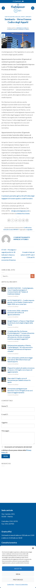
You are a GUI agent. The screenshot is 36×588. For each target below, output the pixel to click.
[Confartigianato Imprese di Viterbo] (18, 8)
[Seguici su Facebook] (13, 1)
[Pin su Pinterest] (23, 220)
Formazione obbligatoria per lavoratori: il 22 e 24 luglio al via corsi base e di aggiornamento (20, 390)
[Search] (32, 8)
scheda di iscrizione (23, 213)
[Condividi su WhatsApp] (9, 220)
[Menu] (3, 8)
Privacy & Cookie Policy (21, 584)
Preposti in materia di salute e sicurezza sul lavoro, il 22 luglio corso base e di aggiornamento (21, 370)
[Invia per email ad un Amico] (20, 220)
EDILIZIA (17, 16)
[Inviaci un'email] (19, 1)
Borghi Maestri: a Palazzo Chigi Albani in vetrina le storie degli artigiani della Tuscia (21, 323)
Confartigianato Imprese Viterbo (18, 29)
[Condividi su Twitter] (16, 220)
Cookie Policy (10, 584)
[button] (33, 548)
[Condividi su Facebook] (12, 220)
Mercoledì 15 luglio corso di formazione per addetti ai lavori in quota (19, 380)
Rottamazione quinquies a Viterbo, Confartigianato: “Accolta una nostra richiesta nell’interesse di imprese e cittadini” (20, 348)
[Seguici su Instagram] (15, 1)
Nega (18, 574)
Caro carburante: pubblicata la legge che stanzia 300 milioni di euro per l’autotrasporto (20, 359)
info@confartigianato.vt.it (20, 211)
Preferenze (18, 580)
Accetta (18, 568)
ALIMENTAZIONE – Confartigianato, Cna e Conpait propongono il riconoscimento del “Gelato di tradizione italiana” (21, 291)
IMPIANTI (28, 16)
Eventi (23, 16)
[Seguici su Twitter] (17, 1)
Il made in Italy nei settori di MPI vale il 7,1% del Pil (27, 254)
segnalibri (29, 229)
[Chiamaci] (21, 1)
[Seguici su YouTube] (22, 1)
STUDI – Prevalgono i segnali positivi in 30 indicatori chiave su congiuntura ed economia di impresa (9, 255)
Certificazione (10, 16)
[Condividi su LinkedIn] (27, 220)
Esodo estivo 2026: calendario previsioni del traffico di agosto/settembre (18, 312)
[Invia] (32, 276)
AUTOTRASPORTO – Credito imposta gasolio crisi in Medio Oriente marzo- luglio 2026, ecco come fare (21, 302)
